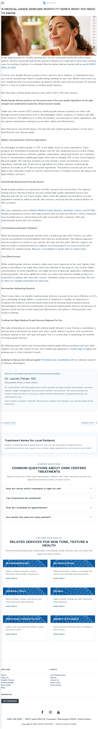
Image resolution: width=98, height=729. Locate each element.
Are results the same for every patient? (28, 517)
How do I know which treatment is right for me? (33, 488)
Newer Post (88, 423)
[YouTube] (58, 712)
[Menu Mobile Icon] (2, 3)
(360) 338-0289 (14, 719)
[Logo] (49, 3)
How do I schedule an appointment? (27, 507)
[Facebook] (42, 712)
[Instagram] (50, 712)
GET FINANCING (10, 701)
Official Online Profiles (66, 724)
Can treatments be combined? (23, 498)
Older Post (9, 423)
